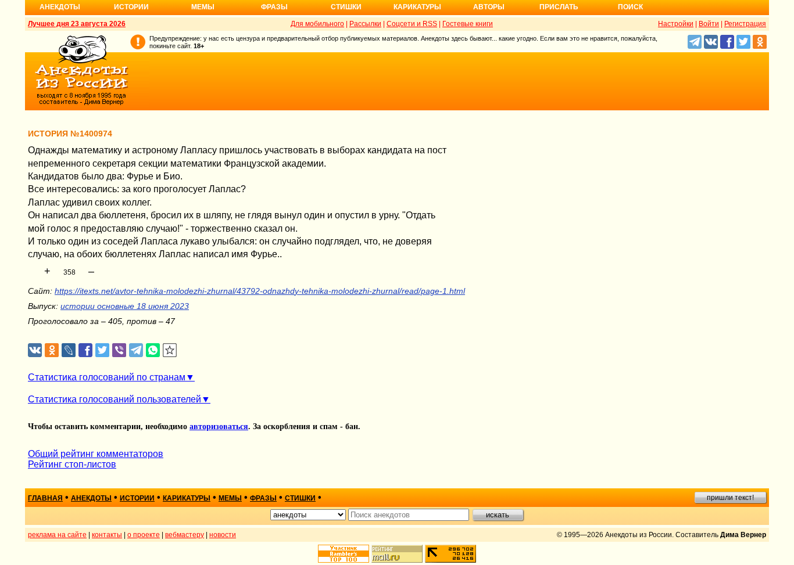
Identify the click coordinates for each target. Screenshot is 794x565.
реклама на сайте (57, 535)
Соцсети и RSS (412, 24)
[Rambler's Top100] (343, 554)
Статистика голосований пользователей (114, 399)
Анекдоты (60, 7)
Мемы (202, 7)
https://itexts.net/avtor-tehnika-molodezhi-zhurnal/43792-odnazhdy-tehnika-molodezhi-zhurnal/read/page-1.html (260, 291)
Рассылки (365, 24)
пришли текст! (730, 498)
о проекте (143, 535)
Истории (131, 7)
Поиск (630, 7)
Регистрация (745, 24)
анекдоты (91, 498)
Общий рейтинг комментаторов (95, 454)
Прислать (558, 7)
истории (137, 498)
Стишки (346, 7)
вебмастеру (184, 535)
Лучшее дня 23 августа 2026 (77, 24)
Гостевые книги (467, 24)
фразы (263, 498)
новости (222, 535)
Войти (709, 24)
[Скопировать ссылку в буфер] (170, 350)
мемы (230, 498)
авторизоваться (218, 426)
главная (45, 498)
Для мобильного (317, 24)
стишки (300, 498)
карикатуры (186, 498)
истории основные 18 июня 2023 (124, 306)
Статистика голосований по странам (106, 377)
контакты (107, 535)
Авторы (489, 7)
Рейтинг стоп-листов (72, 464)
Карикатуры (417, 7)
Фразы (274, 7)
